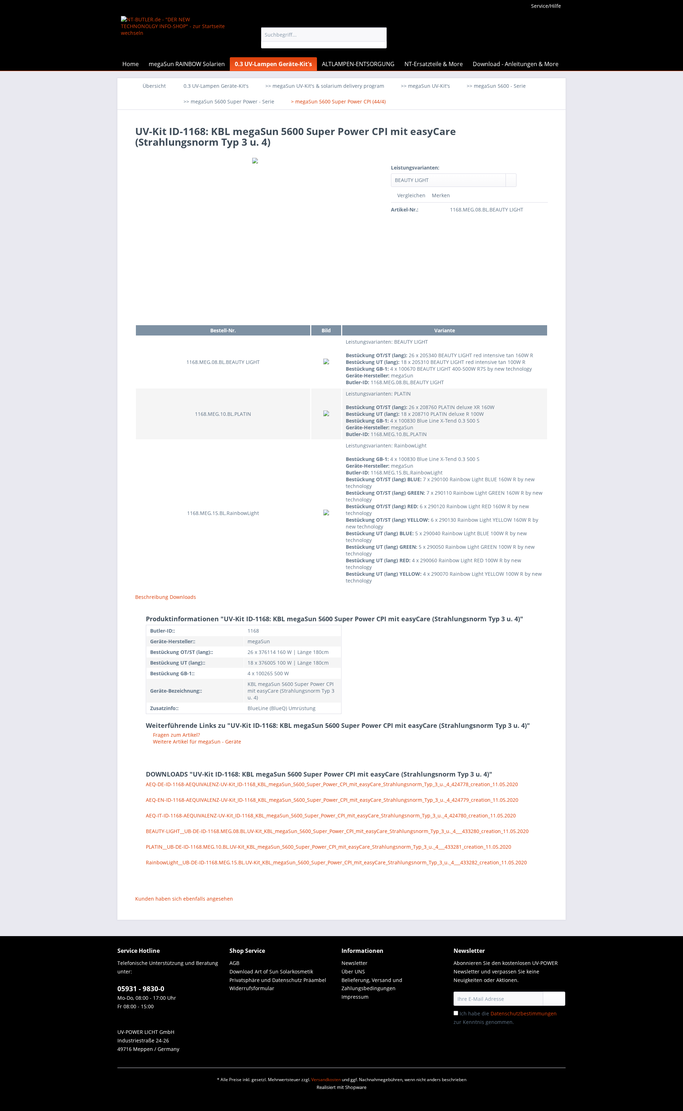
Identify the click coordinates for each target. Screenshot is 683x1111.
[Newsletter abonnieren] (554, 999)
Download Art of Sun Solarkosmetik (271, 971)
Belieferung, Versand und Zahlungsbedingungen (372, 984)
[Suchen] (380, 34)
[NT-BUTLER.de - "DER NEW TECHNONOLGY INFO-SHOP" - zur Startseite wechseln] (174, 35)
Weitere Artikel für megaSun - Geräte (196, 741)
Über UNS (353, 971)
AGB (234, 963)
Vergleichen (410, 195)
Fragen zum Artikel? (176, 734)
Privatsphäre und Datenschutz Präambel (277, 980)
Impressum (355, 996)
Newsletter (354, 963)
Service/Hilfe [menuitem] (546, 5)
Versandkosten (326, 1080)
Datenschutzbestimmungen (524, 1013)
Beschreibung (151, 597)
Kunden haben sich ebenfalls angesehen (184, 898)
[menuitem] (324, 37)
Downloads (183, 597)
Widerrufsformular (251, 988)
